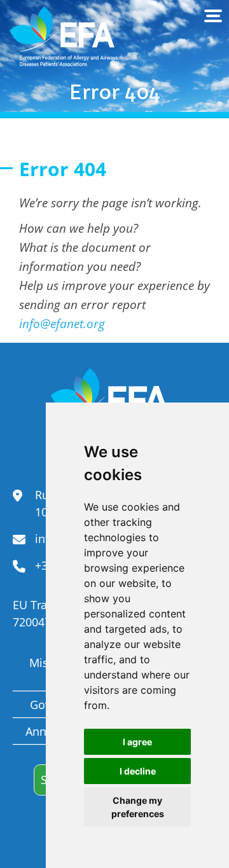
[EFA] (64, 36)
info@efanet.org (62, 323)
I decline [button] (138, 771)
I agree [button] (137, 741)
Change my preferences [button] (137, 807)
